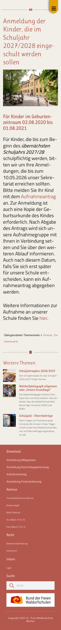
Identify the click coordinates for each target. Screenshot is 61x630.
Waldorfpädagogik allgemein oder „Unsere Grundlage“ (38, 388)
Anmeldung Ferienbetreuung (24, 481)
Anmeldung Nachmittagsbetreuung (27, 467)
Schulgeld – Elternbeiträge (36, 415)
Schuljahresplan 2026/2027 (37, 371)
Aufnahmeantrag (38, 196)
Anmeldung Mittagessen (21, 460)
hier (43, 318)
